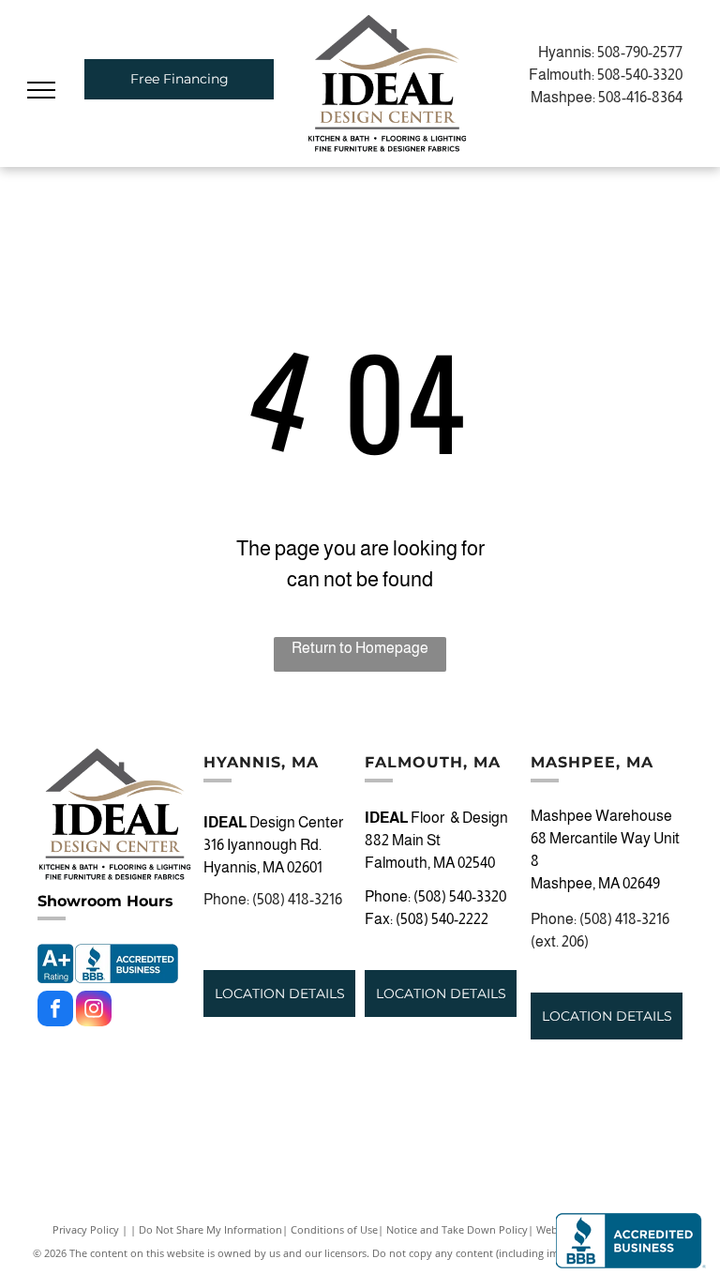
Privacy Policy (85, 1229)
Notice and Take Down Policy (457, 1229)
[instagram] (94, 1011)
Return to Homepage (360, 648)
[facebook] (55, 1011)
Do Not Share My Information (210, 1229)
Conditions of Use (334, 1229)
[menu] (41, 90)
